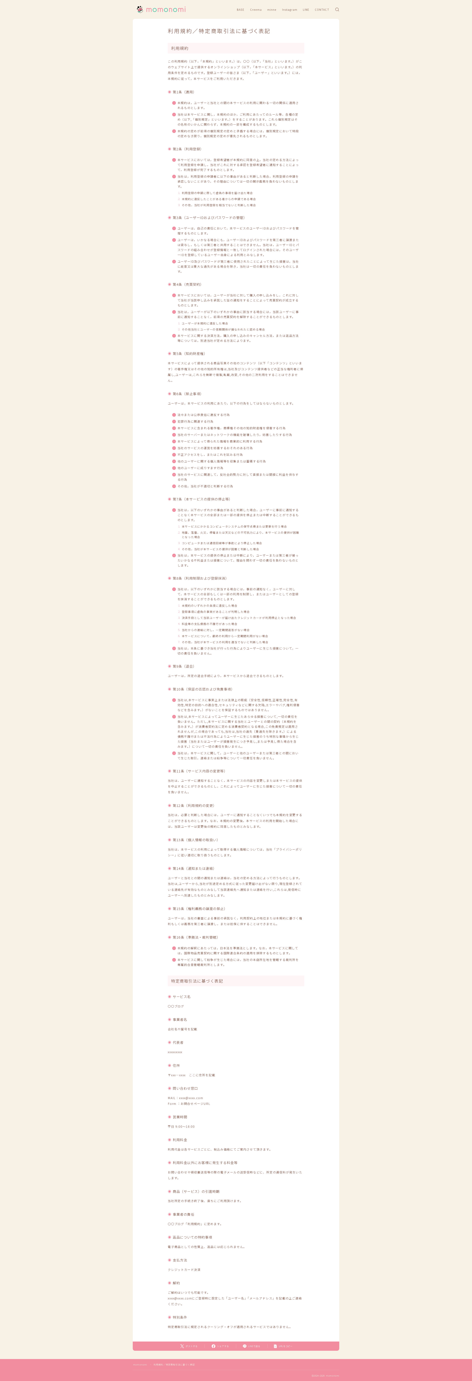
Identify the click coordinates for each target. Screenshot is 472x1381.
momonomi (140, 1364)
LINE (306, 9)
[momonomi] (161, 9)
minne (272, 9)
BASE (240, 9)
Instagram (289, 9)
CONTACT (322, 9)
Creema (256, 9)
